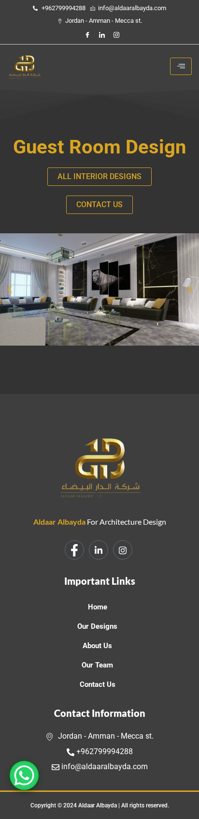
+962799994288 (103, 751)
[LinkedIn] (102, 35)
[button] (9, 289)
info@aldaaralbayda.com (103, 766)
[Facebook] (87, 35)
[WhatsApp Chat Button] (24, 775)
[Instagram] (116, 35)
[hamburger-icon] (181, 66)
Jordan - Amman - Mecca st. (105, 736)
